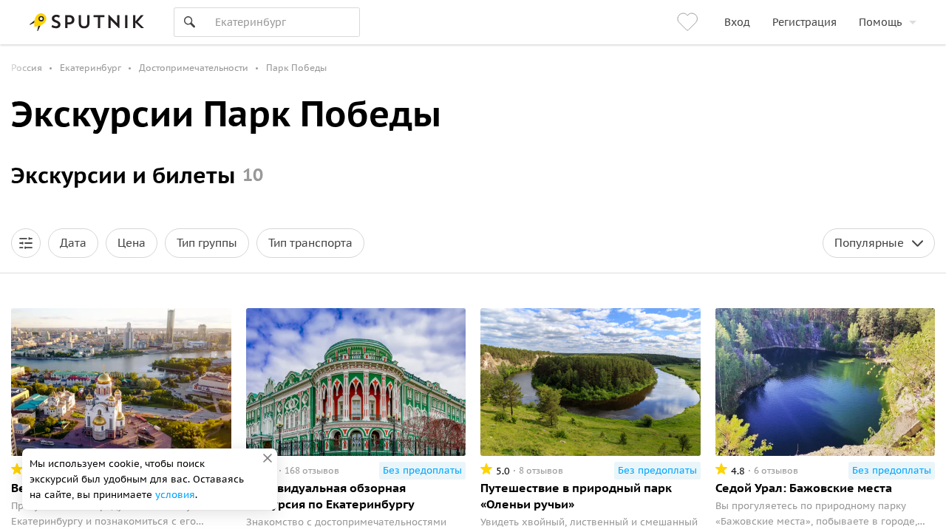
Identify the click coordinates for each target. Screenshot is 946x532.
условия (175, 494)
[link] (689, 22)
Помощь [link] (880, 22)
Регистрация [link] (804, 22)
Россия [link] (26, 67)
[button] (26, 243)
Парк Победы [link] (296, 67)
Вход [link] (737, 22)
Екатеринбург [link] (90, 67)
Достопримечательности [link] (193, 67)
